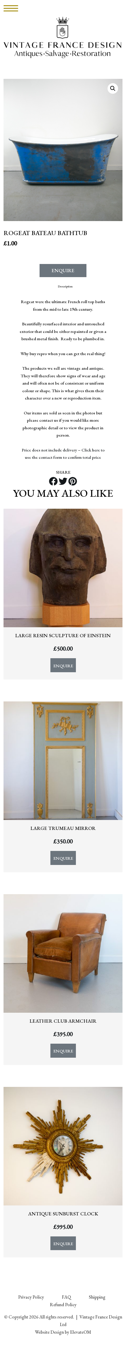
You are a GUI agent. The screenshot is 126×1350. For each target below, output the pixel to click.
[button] (113, 88)
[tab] (65, 286)
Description (65, 286)
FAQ (66, 1297)
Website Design (49, 1332)
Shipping (97, 1297)
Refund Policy (63, 1305)
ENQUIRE (63, 270)
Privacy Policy (31, 1297)
